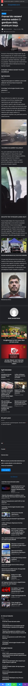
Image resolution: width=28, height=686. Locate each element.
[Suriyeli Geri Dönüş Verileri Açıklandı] (6, 560)
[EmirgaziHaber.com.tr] (14, 5)
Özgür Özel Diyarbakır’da (18, 595)
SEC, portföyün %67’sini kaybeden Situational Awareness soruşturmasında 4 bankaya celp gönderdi (6, 405)
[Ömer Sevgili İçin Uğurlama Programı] (6, 605)
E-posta (3, 449)
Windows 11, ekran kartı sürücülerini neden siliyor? (18, 544)
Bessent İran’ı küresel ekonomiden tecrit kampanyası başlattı (21, 402)
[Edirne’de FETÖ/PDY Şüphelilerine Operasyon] (6, 553)
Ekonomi (10, 10)
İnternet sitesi (4, 455)
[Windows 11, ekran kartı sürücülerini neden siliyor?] (6, 546)
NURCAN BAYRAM (8, 29)
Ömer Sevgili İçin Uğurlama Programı (17, 603)
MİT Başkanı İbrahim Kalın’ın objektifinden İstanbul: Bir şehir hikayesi (13, 583)
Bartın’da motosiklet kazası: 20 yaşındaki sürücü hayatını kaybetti (13, 569)
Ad (2, 443)
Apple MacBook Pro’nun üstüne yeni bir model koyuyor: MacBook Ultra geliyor (18, 488)
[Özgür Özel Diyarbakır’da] (6, 598)
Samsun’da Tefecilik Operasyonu (17, 513)
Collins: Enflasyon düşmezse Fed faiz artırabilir (20, 376)
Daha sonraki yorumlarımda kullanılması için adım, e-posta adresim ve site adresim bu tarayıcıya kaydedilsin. (13, 463)
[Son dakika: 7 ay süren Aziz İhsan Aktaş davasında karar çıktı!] (6, 589)
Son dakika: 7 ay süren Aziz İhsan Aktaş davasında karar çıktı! (17, 589)
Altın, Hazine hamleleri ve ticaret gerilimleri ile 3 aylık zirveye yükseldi (14, 538)
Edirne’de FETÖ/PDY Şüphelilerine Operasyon (18, 551)
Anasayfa (5, 10)
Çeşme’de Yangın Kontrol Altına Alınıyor (13, 564)
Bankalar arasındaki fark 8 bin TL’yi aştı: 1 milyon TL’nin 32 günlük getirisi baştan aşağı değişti (7, 393)
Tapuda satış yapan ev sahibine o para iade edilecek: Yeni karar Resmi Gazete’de (13, 496)
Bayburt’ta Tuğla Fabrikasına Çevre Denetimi (20, 391)
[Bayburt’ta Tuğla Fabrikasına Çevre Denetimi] (21, 385)
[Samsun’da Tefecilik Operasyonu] (6, 514)
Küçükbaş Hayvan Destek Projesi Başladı (6, 376)
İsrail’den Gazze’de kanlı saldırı (10, 482)
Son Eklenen (14, 477)
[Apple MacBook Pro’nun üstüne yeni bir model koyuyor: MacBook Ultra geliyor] (6, 488)
